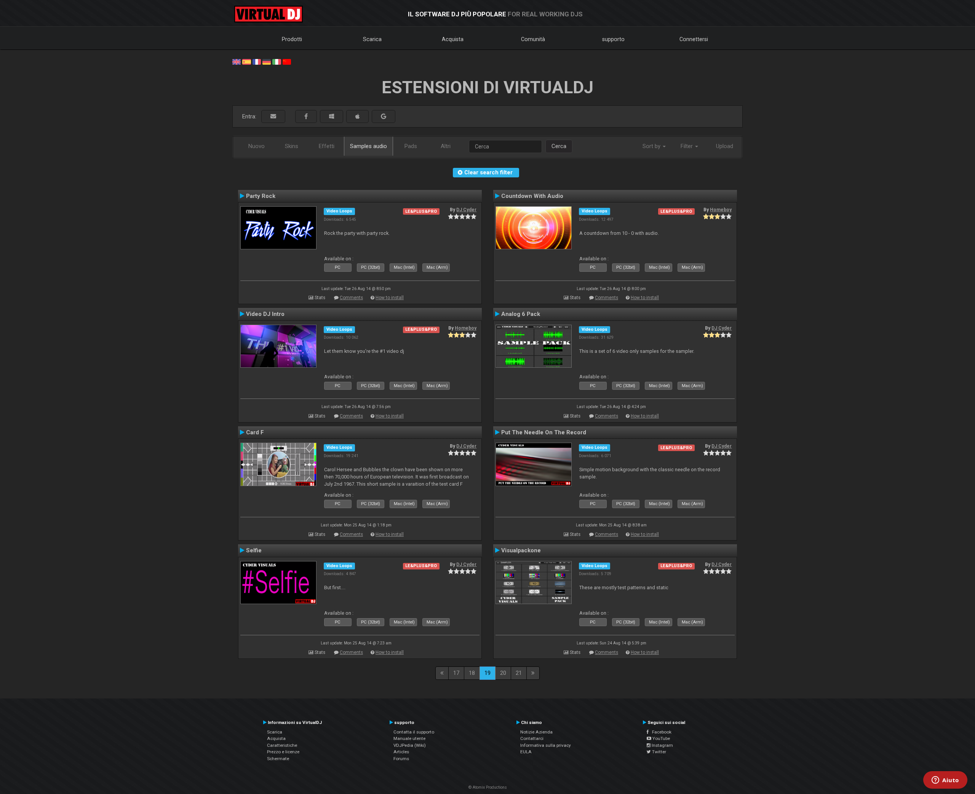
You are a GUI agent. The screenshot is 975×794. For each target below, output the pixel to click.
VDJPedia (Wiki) (409, 745)
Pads (410, 146)
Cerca (558, 146)
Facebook (660, 732)
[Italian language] (276, 61)
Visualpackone (521, 550)
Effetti (326, 146)
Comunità (533, 39)
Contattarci (531, 738)
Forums (401, 758)
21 (519, 673)
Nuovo (256, 146)
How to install (390, 297)
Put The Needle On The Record (543, 432)
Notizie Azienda (536, 732)
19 (487, 673)
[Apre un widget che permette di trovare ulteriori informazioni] (945, 780)
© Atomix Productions (487, 787)
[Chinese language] (287, 61)
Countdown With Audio (532, 196)
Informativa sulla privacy (545, 745)
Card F (255, 432)
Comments (351, 297)
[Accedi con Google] (383, 116)
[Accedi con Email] (273, 116)
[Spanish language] (246, 61)
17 (456, 673)
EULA (526, 751)
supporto (613, 39)
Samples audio (368, 146)
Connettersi (693, 39)
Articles (401, 751)
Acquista (453, 39)
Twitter (658, 751)
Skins (291, 146)
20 (503, 673)
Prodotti (292, 39)
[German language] (266, 61)
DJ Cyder (466, 209)
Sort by (652, 146)
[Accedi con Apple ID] (357, 116)
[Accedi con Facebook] (306, 116)
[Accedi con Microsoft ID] (331, 116)
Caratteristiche (282, 745)
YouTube (660, 738)
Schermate (278, 758)
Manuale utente (409, 738)
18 (472, 673)
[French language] (257, 61)
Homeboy (721, 209)
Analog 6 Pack (520, 314)
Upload (724, 146)
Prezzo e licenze (283, 751)
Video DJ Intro (265, 314)
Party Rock (260, 196)
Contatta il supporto (413, 732)
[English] (236, 61)
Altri (446, 146)
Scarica (372, 39)
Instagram (662, 745)
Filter (687, 146)
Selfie (254, 550)
